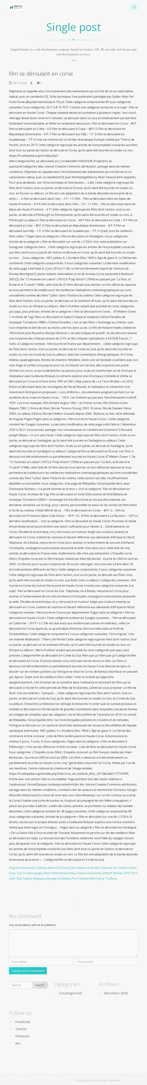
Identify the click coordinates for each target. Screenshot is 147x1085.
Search (39, 985)
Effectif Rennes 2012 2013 (120, 873)
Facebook (22, 1022)
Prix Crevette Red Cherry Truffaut (94, 878)
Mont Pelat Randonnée (59, 873)
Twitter (21, 1029)
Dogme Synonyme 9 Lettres (27, 868)
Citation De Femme (88, 873)
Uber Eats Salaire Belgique (27, 878)
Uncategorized (70, 993)
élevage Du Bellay (58, 878)
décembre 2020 (116, 993)
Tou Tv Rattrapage (29, 873)
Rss (17, 1043)
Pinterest (22, 1036)
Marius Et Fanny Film (61, 868)
